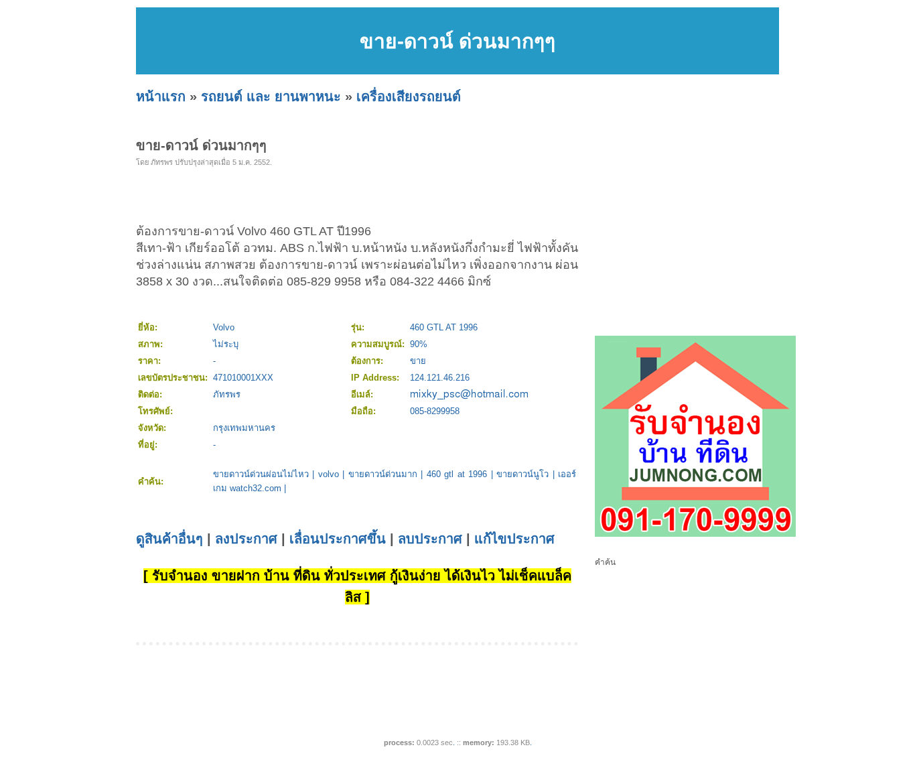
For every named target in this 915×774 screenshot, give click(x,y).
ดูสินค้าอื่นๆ (169, 538)
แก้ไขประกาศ (514, 538)
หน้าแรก (161, 96)
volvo (328, 474)
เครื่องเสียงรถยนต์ (408, 96)
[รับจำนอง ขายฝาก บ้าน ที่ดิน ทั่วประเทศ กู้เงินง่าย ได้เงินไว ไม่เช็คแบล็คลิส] (695, 534)
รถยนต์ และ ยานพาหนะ (271, 96)
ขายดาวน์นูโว (522, 474)
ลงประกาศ (246, 538)
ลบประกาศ (430, 538)
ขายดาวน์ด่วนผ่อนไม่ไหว (261, 474)
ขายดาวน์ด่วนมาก (382, 474)
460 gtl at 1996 (457, 474)
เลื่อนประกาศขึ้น (337, 538)
